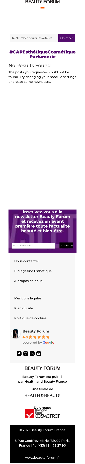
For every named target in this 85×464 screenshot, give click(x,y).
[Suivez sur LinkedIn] (32, 353)
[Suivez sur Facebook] (19, 353)
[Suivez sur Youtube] (38, 353)
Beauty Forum (36, 331)
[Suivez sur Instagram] (25, 353)
